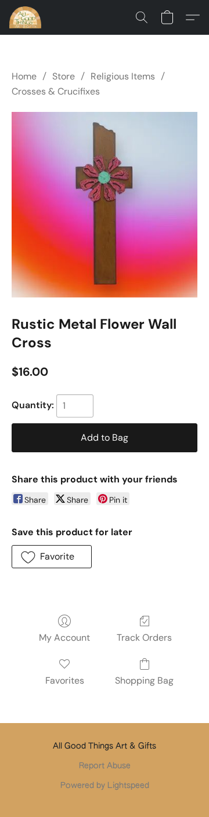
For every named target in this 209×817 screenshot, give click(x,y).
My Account (64, 637)
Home (24, 76)
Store (63, 76)
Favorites (64, 680)
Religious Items (123, 76)
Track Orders (144, 637)
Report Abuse (105, 766)
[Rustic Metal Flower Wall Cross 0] (104, 204)
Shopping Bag (144, 680)
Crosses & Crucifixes (56, 91)
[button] (26, 17)
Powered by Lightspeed (104, 786)
